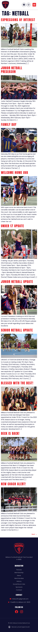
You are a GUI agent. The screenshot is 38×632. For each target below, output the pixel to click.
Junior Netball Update (17, 281)
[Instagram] (29, 5)
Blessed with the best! (17, 383)
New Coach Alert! (13, 484)
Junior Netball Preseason (11, 70)
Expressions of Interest (18, 19)
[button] (34, 4)
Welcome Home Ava (14, 172)
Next (34, 534)
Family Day (8, 124)
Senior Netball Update (17, 330)
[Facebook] (24, 5)
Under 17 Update (12, 226)
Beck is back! (10, 433)
